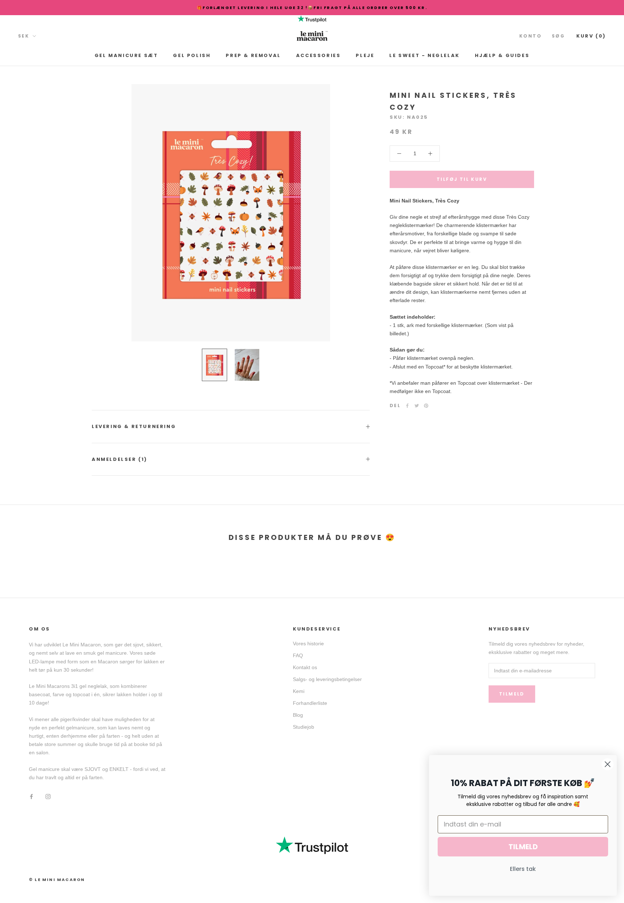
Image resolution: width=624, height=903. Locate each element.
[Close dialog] (607, 764)
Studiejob (303, 727)
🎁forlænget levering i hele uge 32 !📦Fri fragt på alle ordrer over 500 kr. (312, 7)
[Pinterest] (426, 405)
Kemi (298, 691)
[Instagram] (48, 796)
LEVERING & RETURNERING (134, 426)
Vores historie (308, 643)
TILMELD (523, 847)
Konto (530, 36)
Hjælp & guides (502, 55)
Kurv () (591, 35)
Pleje (365, 55)
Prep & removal (253, 55)
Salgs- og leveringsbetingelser (327, 679)
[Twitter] (417, 405)
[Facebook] (407, 405)
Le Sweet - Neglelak (424, 55)
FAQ (298, 655)
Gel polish (192, 55)
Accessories (318, 55)
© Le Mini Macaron (57, 879)
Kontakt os (305, 667)
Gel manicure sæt (126, 55)
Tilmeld (512, 694)
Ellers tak (523, 869)
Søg (558, 36)
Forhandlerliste (310, 703)
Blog (298, 715)
